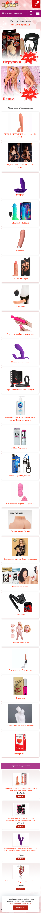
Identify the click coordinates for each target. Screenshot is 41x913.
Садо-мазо (20, 614)
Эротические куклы (20, 642)
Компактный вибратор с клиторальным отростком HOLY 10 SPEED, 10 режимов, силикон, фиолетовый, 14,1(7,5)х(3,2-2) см (20, 850)
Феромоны (20, 697)
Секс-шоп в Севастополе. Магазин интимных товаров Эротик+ (10, 5)
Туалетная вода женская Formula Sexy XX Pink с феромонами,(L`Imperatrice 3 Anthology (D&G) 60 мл (20, 819)
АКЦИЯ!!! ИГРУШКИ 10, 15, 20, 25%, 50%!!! (20, 135)
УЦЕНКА (20, 195)
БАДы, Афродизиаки (20, 447)
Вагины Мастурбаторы (20, 531)
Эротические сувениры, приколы (20, 725)
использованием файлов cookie (20, 903)
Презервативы (20, 753)
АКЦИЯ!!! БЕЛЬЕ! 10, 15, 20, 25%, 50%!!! (20, 165)
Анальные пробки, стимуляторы (20, 334)
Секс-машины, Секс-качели (20, 670)
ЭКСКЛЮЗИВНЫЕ (20, 222)
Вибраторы (20, 250)
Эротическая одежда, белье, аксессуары (20, 559)
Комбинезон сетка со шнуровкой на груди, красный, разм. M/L (21, 881)
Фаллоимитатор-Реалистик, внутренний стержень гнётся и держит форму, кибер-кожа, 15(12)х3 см (21, 789)
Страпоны (20, 306)
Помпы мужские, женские (20, 475)
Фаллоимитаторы (20, 278)
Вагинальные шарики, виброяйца (20, 503)
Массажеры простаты (20, 361)
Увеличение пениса (20, 586)
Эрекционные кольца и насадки (20, 389)
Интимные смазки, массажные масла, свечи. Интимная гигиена (20, 418)
